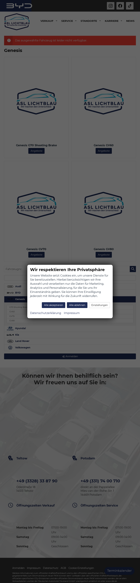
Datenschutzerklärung (45, 313)
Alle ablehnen (77, 305)
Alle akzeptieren (53, 305)
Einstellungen (99, 305)
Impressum (72, 313)
